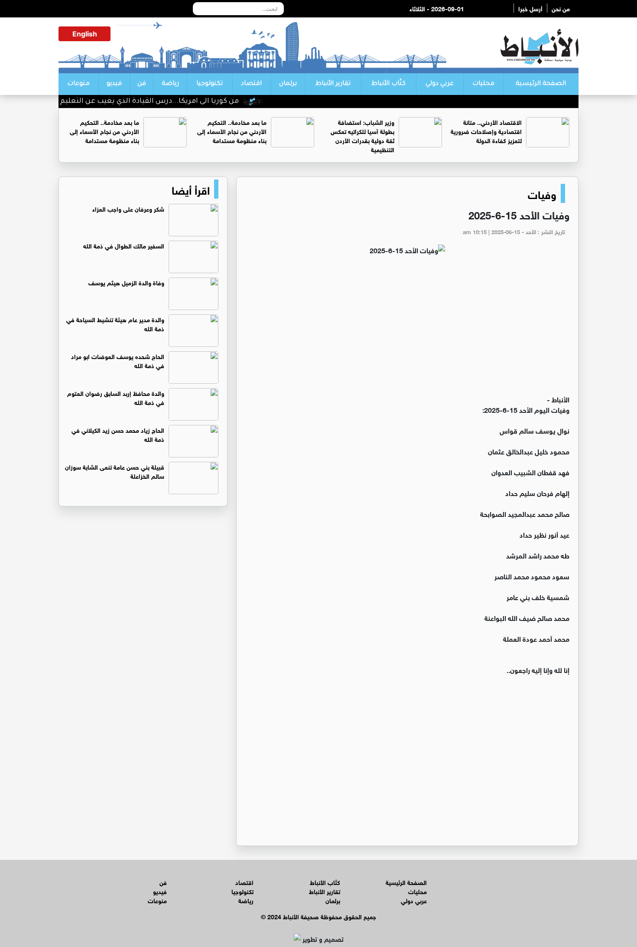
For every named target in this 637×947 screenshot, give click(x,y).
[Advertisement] (407, 328)
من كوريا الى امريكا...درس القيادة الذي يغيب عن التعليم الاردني (154, 101)
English (84, 33)
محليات (483, 84)
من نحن (561, 8)
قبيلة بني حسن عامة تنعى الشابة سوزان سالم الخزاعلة (114, 471)
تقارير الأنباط (333, 84)
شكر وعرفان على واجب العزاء (128, 208)
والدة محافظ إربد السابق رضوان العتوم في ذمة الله (115, 397)
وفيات (542, 193)
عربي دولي (440, 84)
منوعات (78, 84)
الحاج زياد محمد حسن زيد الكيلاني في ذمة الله (118, 434)
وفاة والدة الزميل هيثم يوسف (126, 282)
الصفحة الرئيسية (541, 84)
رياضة (170, 84)
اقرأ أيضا (191, 189)
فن (141, 84)
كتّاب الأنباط (388, 84)
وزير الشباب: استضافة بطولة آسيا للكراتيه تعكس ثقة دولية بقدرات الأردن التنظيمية (362, 135)
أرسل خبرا (530, 8)
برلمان (288, 84)
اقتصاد (251, 84)
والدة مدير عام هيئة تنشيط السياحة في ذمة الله (115, 323)
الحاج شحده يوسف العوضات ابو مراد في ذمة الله (117, 360)
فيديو (114, 84)
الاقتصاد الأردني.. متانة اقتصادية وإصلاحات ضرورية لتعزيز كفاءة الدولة (486, 130)
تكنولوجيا (209, 84)
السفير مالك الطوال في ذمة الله (123, 245)
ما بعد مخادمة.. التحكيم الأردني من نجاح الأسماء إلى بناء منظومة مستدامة (231, 130)
